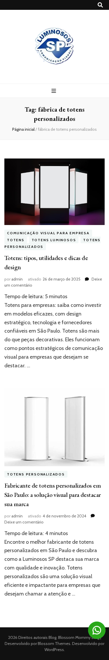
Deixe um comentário (24, 522)
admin (17, 279)
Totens (15, 240)
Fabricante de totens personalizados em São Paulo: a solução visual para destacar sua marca (52, 494)
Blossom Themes (53, 643)
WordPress (54, 649)
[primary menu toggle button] (54, 91)
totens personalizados (36, 474)
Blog (52, 637)
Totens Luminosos (54, 240)
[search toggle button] (100, 5)
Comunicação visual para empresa (48, 233)
